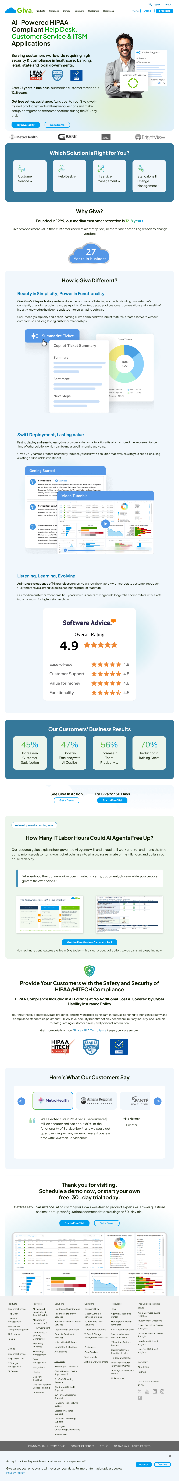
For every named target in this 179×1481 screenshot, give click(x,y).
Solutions (54, 11)
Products (40, 11)
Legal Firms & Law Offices (67, 1329)
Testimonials (90, 1357)
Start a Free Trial (112, 800)
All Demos (13, 1371)
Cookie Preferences (82, 1446)
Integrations (39, 1367)
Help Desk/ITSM (16, 1358)
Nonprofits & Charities (66, 1347)
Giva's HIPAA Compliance (89, 1030)
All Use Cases (61, 1434)
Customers (93, 11)
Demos (66, 11)
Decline (162, 1464)
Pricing (135, 11)
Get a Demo (57, 124)
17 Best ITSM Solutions (95, 1329)
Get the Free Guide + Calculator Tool (89, 942)
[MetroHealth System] (53, 1101)
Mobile (36, 1372)
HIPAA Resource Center (122, 1329)
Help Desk (13, 1313)
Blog (113, 1309)
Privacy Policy (36, 1446)
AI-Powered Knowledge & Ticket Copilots (40, 1312)
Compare (79, 11)
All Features (38, 1392)
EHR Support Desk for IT (66, 1366)
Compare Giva (91, 1309)
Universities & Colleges (66, 1342)
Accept (143, 1464)
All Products (14, 1334)
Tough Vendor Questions (150, 1320)
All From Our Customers (96, 1361)
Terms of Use (58, 1446)
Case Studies (91, 1352)
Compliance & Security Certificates (40, 1335)
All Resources (117, 1378)
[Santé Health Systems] (140, 1101)
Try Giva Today (25, 124)
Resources (108, 11)
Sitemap (104, 1446)
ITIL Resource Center (121, 1358)
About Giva (143, 1367)
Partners (142, 1372)
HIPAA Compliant (41, 1327)
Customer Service (17, 1309)
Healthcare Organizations (67, 1309)
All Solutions (61, 1351)
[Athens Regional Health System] (96, 1101)
